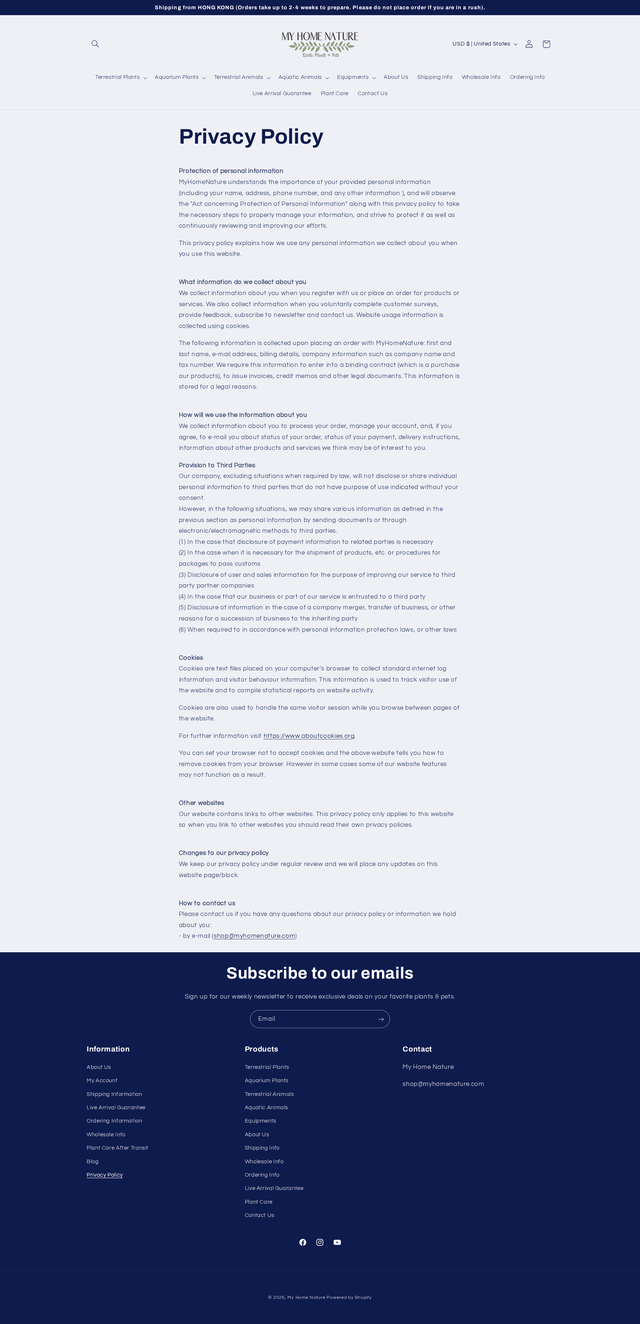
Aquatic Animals (266, 1107)
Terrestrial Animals (269, 1094)
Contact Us (259, 1215)
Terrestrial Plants (267, 1067)
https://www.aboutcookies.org (309, 736)
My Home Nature (306, 1297)
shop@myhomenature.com (254, 936)
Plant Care (259, 1202)
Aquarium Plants (267, 1080)
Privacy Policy (105, 1175)
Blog (93, 1161)
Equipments (260, 1121)
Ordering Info (262, 1175)
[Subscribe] (381, 1019)
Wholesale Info (106, 1134)
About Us (99, 1067)
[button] (95, 44)
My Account (102, 1080)
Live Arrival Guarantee (116, 1107)
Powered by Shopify (349, 1297)
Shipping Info (262, 1148)
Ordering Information (114, 1121)
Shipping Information (114, 1094)
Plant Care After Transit (118, 1148)
